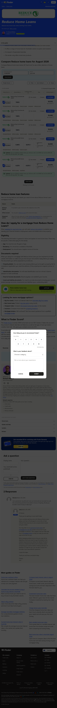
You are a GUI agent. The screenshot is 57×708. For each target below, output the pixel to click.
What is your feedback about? (22, 351)
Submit (36, 373)
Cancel (20, 373)
